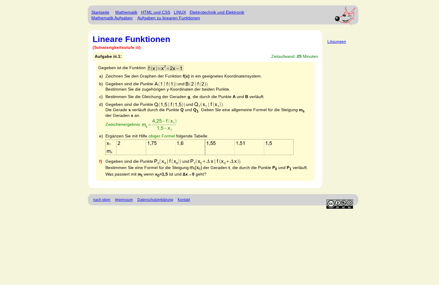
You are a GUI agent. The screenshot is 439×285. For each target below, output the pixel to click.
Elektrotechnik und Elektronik (217, 12)
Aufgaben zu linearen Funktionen (168, 18)
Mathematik (126, 12)
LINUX (180, 12)
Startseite (100, 12)
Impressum (124, 200)
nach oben (101, 200)
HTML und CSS (155, 12)
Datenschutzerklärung (155, 200)
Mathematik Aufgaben (112, 18)
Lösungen (336, 41)
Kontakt (184, 200)
